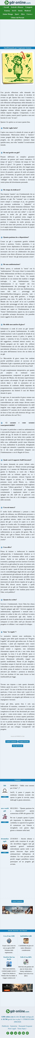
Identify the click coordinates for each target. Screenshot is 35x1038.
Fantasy (7, 11)
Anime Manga (8, 14)
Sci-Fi (14, 11)
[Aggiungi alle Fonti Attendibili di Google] (24, 1034)
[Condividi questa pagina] (27, 1034)
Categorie (28, 7)
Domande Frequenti (25, 1026)
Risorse (25, 930)
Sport (17, 14)
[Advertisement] (18, 33)
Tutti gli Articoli (17, 745)
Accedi (6, 7)
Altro (23, 14)
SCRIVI (4, 796)
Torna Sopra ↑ (22, 1029)
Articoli (10, 930)
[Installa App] (20, 1034)
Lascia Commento (11, 741)
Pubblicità (5, 1026)
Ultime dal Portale (17, 18)
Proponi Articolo (24, 741)
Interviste (15, 930)
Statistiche (13, 1026)
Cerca (29, 14)
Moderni (27, 11)
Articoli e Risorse (17, 7)
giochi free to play (14, 1019)
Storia (20, 11)
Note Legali (12, 1029)
